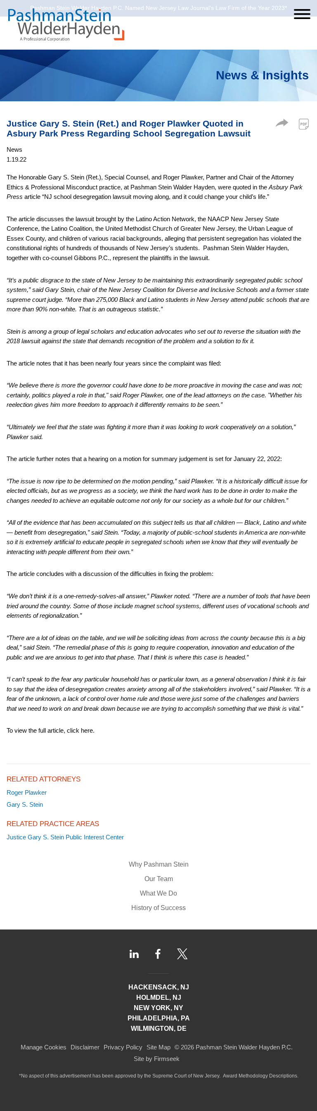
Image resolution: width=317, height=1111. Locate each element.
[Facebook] (158, 954)
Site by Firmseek (157, 1058)
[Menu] (302, 14)
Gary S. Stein (25, 804)
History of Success (158, 907)
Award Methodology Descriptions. (260, 1076)
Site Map (158, 1047)
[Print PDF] (304, 124)
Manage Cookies (43, 1047)
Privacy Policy (123, 1047)
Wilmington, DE (159, 1028)
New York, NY (158, 1007)
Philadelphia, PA (159, 1018)
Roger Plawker (27, 792)
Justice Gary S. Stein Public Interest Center (65, 837)
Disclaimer (85, 1047)
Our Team (158, 878)
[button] (282, 124)
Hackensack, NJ (158, 987)
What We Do (158, 893)
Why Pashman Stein (159, 864)
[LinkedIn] (134, 954)
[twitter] (182, 954)
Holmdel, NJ (158, 997)
